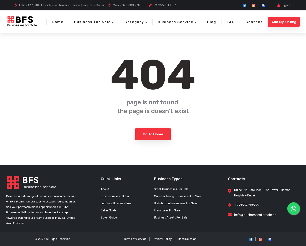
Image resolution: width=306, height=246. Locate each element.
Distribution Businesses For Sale (175, 203)
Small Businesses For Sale (171, 189)
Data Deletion (187, 239)
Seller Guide (109, 210)
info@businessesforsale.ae (255, 215)
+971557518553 (164, 5)
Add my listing (283, 22)
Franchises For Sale (167, 210)
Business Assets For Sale (170, 217)
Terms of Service (135, 239)
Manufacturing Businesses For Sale (177, 196)
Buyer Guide (109, 217)
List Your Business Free (116, 203)
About (105, 189)
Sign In (286, 5)
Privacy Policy (162, 239)
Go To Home (153, 134)
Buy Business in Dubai (115, 196)
